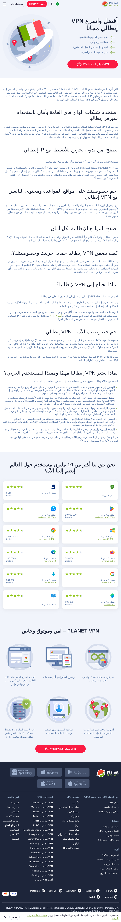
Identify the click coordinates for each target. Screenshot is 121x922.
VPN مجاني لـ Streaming (41, 866)
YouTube (53, 890)
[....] (109, 4)
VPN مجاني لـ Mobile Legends (38, 830)
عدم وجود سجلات (110, 826)
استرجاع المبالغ (12, 825)
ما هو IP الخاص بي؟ (109, 868)
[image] (107, 772)
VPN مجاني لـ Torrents (42, 870)
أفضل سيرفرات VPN (109, 831)
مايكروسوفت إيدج (70, 820)
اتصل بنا (15, 802)
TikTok (92, 897)
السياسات (14, 830)
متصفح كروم (73, 811)
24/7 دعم (14, 834)
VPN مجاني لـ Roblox (42, 802)
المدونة (15, 839)
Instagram (35, 890)
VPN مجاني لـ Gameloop (41, 843)
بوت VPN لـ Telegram (108, 840)
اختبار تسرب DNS (110, 855)
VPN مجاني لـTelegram (42, 852)
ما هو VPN (114, 802)
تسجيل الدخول (17, 4)
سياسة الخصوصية (10, 820)
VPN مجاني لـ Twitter (43, 816)
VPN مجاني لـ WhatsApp (41, 857)
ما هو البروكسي (111, 807)
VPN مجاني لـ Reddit (43, 820)
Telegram (108, 890)
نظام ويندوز (74, 830)
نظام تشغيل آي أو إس (69, 807)
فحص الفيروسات (111, 864)
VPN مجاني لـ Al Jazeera (41, 861)
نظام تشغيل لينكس (70, 839)
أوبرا (77, 825)
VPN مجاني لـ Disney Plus (40, 839)
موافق (14, 917)
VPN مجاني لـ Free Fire (41, 848)
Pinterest (108, 897)
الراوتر (76, 843)
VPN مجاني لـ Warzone (42, 807)
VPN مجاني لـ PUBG (43, 825)
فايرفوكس (74, 816)
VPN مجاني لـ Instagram (41, 834)
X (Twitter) (71, 890)
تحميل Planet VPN (37, 4)
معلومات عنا (13, 807)
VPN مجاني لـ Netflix (43, 811)
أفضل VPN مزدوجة (44, 879)
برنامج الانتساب (12, 816)
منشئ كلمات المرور (109, 873)
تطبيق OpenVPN (71, 848)
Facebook (90, 890)
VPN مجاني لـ (112, 835)
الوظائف (15, 811)
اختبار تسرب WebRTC (108, 859)
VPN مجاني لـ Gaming (42, 875)
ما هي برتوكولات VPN (108, 811)
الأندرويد (75, 802)
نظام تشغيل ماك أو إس (68, 834)
